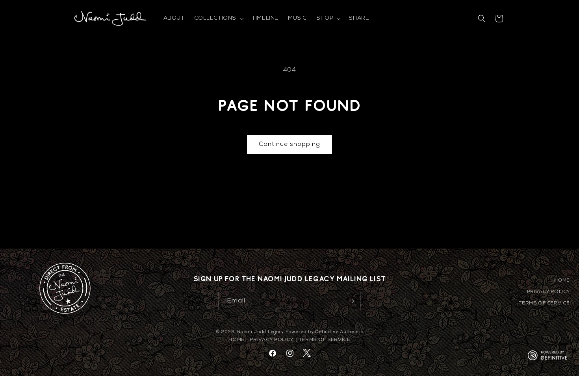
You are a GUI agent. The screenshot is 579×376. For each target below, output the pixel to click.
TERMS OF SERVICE (544, 303)
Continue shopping (289, 144)
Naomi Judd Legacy (260, 332)
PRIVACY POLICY (548, 291)
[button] (218, 18)
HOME (562, 280)
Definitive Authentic (339, 332)
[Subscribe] (351, 301)
